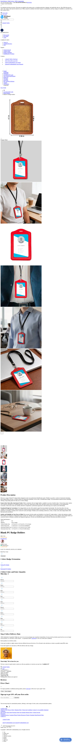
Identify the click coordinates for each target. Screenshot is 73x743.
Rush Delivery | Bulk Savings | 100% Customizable (12, 1)
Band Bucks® (38, 715)
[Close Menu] (2, 31)
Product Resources (21, 715)
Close (2, 691)
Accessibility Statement (43, 710)
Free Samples (23, 712)
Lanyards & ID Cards (8, 75)
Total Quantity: (4, 670)
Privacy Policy (11, 710)
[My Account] (1, 24)
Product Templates (7, 52)
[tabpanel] (36, 604)
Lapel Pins (5, 80)
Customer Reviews (7, 43)
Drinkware (5, 77)
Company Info (4, 708)
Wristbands (5, 73)
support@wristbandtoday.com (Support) (14, 64)
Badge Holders (6, 93)
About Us (5, 42)
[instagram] (5, 68)
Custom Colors (6, 51)
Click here (34, 638)
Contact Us (35, 710)
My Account (6, 35)
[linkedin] (7, 707)
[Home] (4, 90)
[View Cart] (1, 26)
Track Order (9, 712)
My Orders (5, 36)
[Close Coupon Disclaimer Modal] (1, 5)
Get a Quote (3, 87)
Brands (5, 71)
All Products (6, 84)
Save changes (8, 691)
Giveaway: (6, 671)
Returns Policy (29, 712)
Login (4, 37)
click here (28, 688)
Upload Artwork (7, 50)
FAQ (4, 45)
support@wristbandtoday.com (22, 722)
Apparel (5, 82)
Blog (42, 715)
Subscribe (17, 697)
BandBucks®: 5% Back (8, 53)
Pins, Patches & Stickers (8, 81)
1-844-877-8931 (6, 667)
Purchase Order (15, 712)
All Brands (5, 72)
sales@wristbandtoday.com (9, 722)
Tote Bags (5, 78)
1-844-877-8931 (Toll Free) (11, 59)
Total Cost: (4, 672)
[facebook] (2, 68)
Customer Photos (13, 715)
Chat (3, 668)
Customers (3, 711)
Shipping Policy (18, 710)
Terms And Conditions (27, 710)
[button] (36, 28)
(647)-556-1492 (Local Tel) (11, 60)
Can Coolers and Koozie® (9, 76)
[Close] (1, 686)
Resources (3, 713)
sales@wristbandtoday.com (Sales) (13, 62)
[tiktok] (8, 68)
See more (3, 556)
